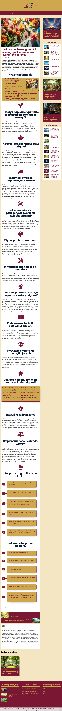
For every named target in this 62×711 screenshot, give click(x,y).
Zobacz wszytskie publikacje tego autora (11, 646)
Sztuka (29, 13)
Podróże (44, 13)
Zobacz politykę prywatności (36, 710)
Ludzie (39, 13)
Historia (18, 13)
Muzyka (12, 13)
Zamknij (46, 710)
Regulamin (45, 688)
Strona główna (4, 13)
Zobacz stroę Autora (25, 646)
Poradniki (23, 13)
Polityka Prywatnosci (47, 690)
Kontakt (44, 693)
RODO (44, 691)
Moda (34, 13)
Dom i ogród (51, 13)
